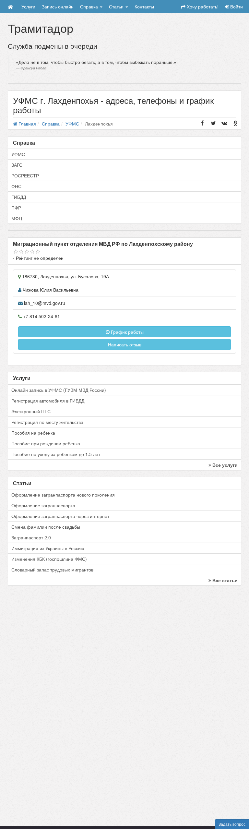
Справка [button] (89, 6)
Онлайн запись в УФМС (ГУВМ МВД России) (58, 390)
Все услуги (224, 465)
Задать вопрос (232, 824)
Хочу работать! (202, 6)
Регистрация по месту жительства (47, 422)
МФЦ (16, 218)
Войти (236, 6)
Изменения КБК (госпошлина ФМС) (49, 559)
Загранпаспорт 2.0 (31, 537)
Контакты (144, 6)
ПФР (16, 207)
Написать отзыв (124, 344)
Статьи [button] (117, 6)
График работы (127, 332)
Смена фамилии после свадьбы (45, 526)
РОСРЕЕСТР (25, 175)
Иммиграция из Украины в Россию (47, 548)
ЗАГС (16, 165)
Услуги (28, 6)
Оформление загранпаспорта (43, 505)
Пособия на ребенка (33, 432)
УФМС (18, 154)
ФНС (16, 186)
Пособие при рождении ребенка (45, 443)
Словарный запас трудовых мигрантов (52, 569)
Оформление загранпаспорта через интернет (60, 516)
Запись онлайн (58, 6)
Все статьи (224, 580)
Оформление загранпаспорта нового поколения (63, 494)
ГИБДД (18, 197)
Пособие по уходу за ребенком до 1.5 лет (55, 454)
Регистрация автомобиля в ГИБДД (47, 400)
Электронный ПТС (31, 411)
